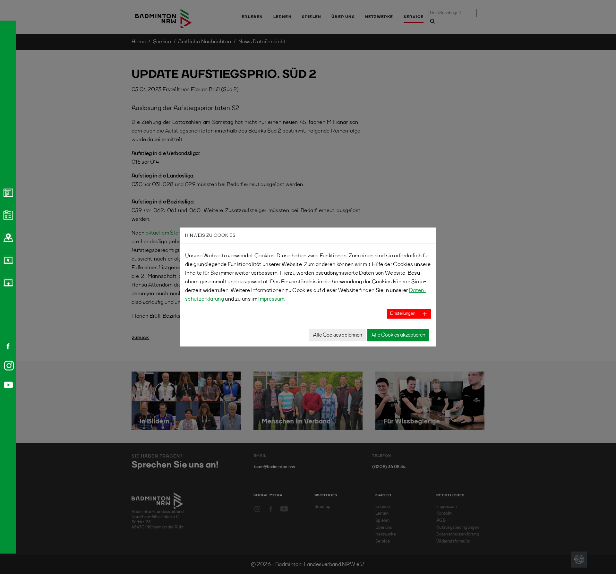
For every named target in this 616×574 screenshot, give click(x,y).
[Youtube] (7, 385)
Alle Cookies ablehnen (337, 335)
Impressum (271, 299)
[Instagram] (7, 365)
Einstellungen (402, 313)
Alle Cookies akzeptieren (398, 335)
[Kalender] (7, 214)
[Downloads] (7, 282)
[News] (7, 192)
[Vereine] (7, 237)
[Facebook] (6, 346)
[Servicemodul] (7, 259)
